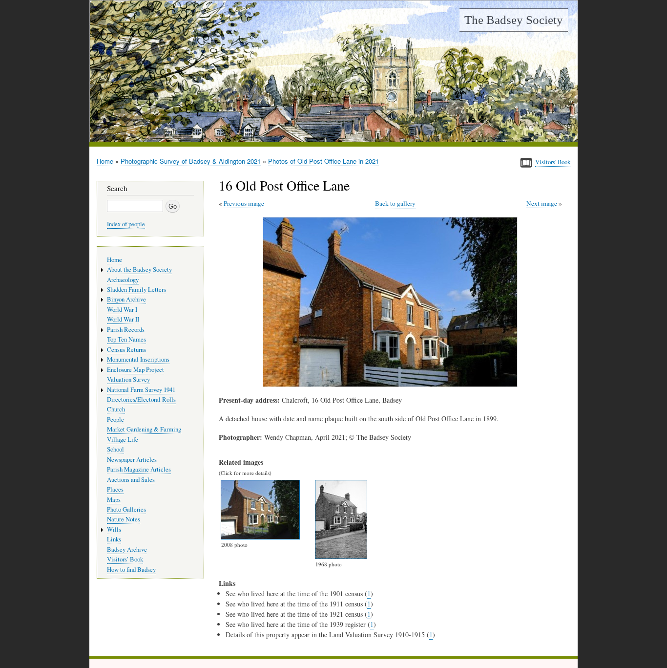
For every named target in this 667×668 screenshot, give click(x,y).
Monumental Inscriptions (138, 359)
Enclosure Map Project (135, 370)
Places (115, 489)
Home (105, 161)
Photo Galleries (126, 509)
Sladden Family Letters (136, 289)
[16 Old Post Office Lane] (392, 384)
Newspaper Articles (132, 459)
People (115, 419)
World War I (122, 309)
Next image (541, 203)
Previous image (244, 203)
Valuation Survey (128, 379)
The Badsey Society (513, 20)
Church (116, 409)
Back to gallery (395, 203)
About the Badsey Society (139, 269)
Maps (114, 500)
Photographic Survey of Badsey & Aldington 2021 (191, 161)
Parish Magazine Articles (139, 469)
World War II (123, 319)
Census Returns (126, 349)
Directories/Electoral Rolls (141, 399)
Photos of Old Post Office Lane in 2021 (323, 161)
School (115, 449)
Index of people (126, 224)
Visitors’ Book (125, 559)
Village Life (122, 439)
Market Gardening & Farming (144, 429)
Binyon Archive (126, 299)
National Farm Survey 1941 (141, 390)
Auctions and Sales (131, 479)
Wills (114, 529)
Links (114, 539)
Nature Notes (123, 519)
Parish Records (126, 329)
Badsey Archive (127, 549)
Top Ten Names (126, 339)
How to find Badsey (131, 569)
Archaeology (123, 280)
